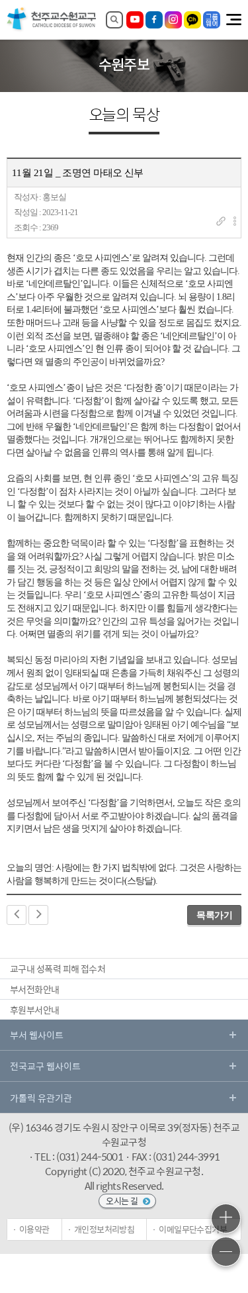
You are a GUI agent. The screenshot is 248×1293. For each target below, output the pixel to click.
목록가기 (214, 915)
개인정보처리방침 (104, 1229)
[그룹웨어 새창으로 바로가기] (211, 19)
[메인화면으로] (52, 29)
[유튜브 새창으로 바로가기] (135, 19)
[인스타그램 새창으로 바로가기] (173, 19)
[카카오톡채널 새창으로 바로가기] (192, 19)
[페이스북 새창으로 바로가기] (154, 19)
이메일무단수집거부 (193, 1229)
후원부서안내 (35, 1009)
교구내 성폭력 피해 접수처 (57, 968)
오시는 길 (123, 1201)
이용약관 (34, 1229)
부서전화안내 (35, 989)
